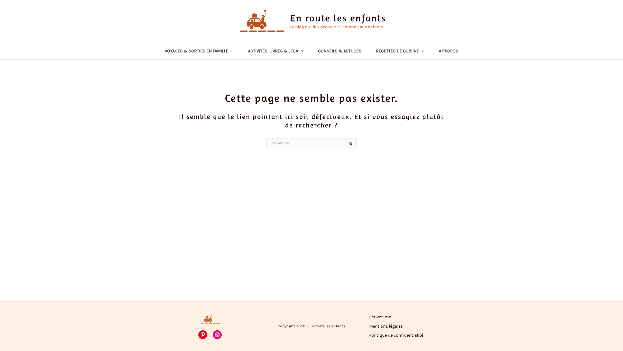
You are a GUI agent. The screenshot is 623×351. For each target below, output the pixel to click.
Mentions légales (386, 326)
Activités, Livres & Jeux (273, 51)
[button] (230, 51)
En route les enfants (338, 18)
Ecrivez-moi (381, 317)
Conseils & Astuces (339, 51)
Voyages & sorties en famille (196, 51)
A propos (448, 51)
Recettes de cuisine (397, 51)
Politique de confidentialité (396, 335)
